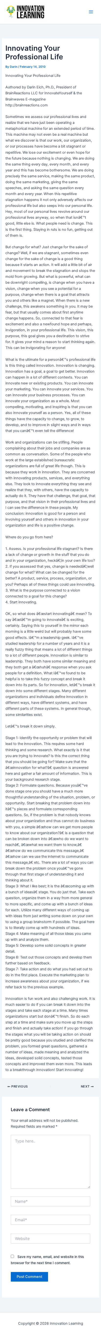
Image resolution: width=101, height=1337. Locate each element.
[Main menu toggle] (91, 12)
